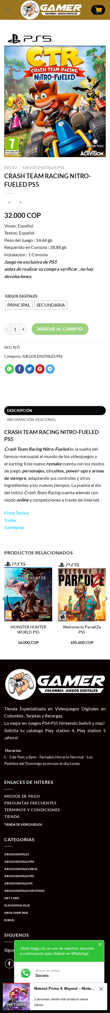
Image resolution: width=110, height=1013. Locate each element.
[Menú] (7, 10)
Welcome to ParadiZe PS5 (82, 629)
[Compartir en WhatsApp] (9, 369)
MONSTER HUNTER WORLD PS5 (28, 629)
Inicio (10, 167)
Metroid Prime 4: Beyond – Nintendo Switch (65, 988)
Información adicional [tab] (31, 419)
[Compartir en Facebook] (19, 369)
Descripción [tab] (19, 410)
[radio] (18, 305)
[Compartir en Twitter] (29, 369)
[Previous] (4, 610)
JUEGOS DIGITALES (21, 296)
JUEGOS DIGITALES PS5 (43, 167)
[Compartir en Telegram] (50, 369)
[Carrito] (98, 10)
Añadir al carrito (60, 328)
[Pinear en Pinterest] (40, 369)
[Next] (106, 610)
